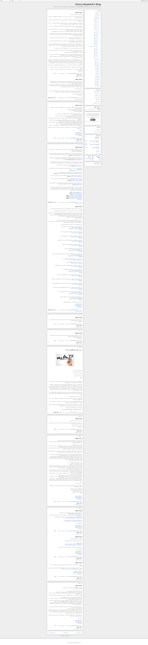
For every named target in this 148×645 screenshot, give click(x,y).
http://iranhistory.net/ (78, 88)
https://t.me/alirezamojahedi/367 (76, 266)
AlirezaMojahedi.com (78, 133)
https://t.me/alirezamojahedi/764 (76, 288)
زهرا (98, 150)
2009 (98, 78)
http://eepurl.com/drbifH (78, 170)
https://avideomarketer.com (77, 573)
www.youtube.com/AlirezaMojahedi (76, 176)
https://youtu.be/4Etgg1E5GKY (77, 250)
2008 (98, 79)
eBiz (81, 71)
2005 (98, 84)
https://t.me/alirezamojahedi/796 (76, 292)
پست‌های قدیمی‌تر (51, 632)
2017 (98, 67)
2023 (98, 15)
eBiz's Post (78, 12)
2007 (98, 81)
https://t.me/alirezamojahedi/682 (76, 270)
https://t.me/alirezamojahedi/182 (76, 249)
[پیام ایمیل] (55, 73)
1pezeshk (97, 137)
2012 (98, 73)
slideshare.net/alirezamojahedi (77, 180)
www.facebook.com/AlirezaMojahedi (76, 197)
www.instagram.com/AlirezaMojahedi (76, 195)
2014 (98, 70)
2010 (98, 76)
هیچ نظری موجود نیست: (60, 73)
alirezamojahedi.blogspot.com (77, 155)
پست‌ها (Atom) (63, 635)
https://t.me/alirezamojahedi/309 (76, 263)
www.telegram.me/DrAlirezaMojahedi (76, 198)
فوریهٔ (97, 58)
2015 (98, 68)
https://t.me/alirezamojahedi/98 (77, 232)
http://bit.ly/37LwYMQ (78, 184)
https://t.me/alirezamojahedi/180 (76, 245)
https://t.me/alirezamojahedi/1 (77, 151)
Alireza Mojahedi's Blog (88, 4)
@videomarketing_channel (77, 572)
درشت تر (98, 164)
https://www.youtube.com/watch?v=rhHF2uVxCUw (73, 540)
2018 (98, 65)
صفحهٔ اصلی (65, 632)
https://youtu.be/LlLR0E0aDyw (77, 228)
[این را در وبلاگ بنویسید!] (80, 75)
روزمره (98, 95)
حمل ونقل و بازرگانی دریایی (94, 140)
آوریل (97, 32)
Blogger (68, 642)
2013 (98, 71)
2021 (98, 18)
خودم (99, 99)
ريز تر (95, 164)
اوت (97, 26)
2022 (98, 16)
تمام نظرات (96, 131)
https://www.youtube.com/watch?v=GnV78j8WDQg (73, 545)
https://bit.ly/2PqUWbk (78, 111)
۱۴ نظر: (63, 412)
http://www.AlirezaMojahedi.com (76, 193)
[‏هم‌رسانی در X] (79, 75)
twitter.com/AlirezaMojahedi (77, 194)
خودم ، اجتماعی (97, 103)
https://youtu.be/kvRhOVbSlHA (77, 271)
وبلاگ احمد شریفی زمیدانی (94, 144)
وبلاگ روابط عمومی (95, 147)
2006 (98, 82)
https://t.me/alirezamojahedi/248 (76, 254)
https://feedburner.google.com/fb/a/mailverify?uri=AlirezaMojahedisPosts (70, 173)
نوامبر (96, 21)
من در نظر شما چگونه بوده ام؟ (73, 350)
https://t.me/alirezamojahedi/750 (76, 284)
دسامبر (96, 19)
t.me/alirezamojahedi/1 (78, 218)
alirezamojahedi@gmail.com (77, 192)
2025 (98, 12)
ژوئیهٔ (97, 27)
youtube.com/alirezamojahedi (62, 220)
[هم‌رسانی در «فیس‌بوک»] (78, 75)
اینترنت (98, 101)
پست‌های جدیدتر (79, 632)
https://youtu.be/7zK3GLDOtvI (77, 293)
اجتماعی (98, 97)
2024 (98, 13)
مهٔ (97, 30)
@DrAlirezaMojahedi (78, 134)
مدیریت (98, 93)
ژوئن (97, 29)
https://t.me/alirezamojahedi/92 (77, 227)
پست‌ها (97, 129)
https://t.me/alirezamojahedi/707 (76, 275)
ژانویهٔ (96, 60)
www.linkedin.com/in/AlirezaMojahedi (76, 196)
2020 (98, 62)
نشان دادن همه (98, 153)
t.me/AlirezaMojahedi (78, 132)
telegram (76, 76)
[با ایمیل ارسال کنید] (81, 75)
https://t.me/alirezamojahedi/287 (76, 260)
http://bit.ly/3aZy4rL (78, 588)
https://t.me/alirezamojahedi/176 (76, 241)
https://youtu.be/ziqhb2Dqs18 (77, 298)
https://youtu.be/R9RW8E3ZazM (76, 255)
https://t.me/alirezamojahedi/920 (76, 297)
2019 (98, 63)
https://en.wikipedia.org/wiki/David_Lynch (75, 513)
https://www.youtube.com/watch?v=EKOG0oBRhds (73, 521)
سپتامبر (96, 24)
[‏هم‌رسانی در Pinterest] (77, 75)
